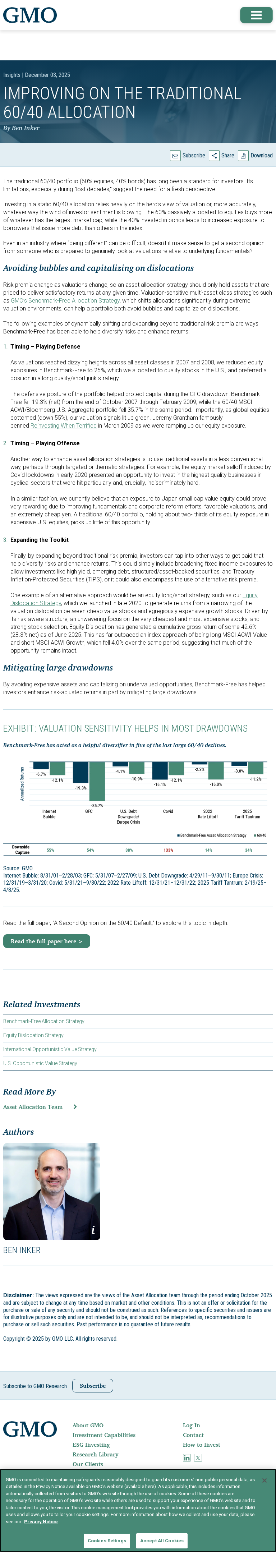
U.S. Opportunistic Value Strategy (40, 1063)
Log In (191, 1425)
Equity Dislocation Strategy (33, 1035)
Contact (193, 1434)
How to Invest (201, 1444)
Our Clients (88, 1464)
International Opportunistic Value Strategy (50, 1049)
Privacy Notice (41, 1521)
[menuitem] (127, 1425)
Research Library (95, 1454)
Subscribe (194, 155)
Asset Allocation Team (33, 1106)
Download (261, 155)
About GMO (88, 1425)
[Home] (30, 15)
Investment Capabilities (104, 1434)
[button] (256, 15)
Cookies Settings (107, 1540)
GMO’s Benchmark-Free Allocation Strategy (65, 300)
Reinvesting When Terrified (64, 425)
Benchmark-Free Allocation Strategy (43, 1021)
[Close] (264, 1480)
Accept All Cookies (162, 1540)
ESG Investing (91, 1444)
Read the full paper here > (47, 941)
